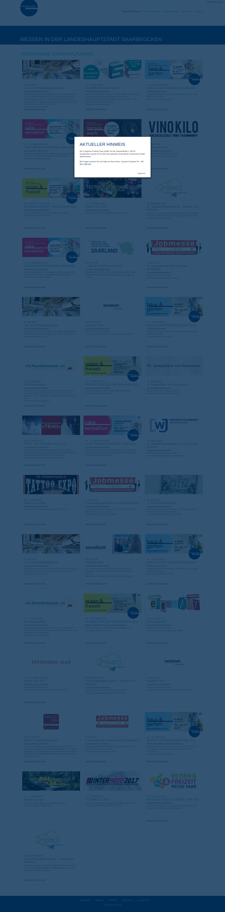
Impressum (141, 173)
